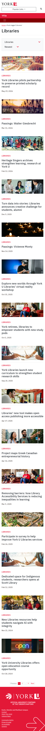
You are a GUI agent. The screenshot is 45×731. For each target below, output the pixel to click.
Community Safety (7, 720)
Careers (4, 726)
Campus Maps (6, 716)
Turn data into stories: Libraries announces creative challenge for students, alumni (22, 207)
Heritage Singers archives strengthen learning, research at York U (21, 163)
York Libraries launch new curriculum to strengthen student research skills (22, 373)
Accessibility (6, 724)
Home (4, 25)
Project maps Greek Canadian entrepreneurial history (19, 454)
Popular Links (18, 9)
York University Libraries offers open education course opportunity (21, 666)
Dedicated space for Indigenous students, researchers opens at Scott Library (21, 580)
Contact (4, 712)
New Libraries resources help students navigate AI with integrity (19, 623)
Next (32, 683)
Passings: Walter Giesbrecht (19, 123)
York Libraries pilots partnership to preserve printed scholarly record (21, 83)
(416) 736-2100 (7, 714)
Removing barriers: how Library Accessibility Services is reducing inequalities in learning (22, 496)
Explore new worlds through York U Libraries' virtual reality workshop (22, 287)
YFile (4, 15)
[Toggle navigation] (5, 20)
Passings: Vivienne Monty (17, 246)
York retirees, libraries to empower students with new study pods (22, 330)
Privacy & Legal (6, 722)
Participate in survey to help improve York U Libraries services (22, 538)
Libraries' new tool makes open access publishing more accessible (22, 414)
